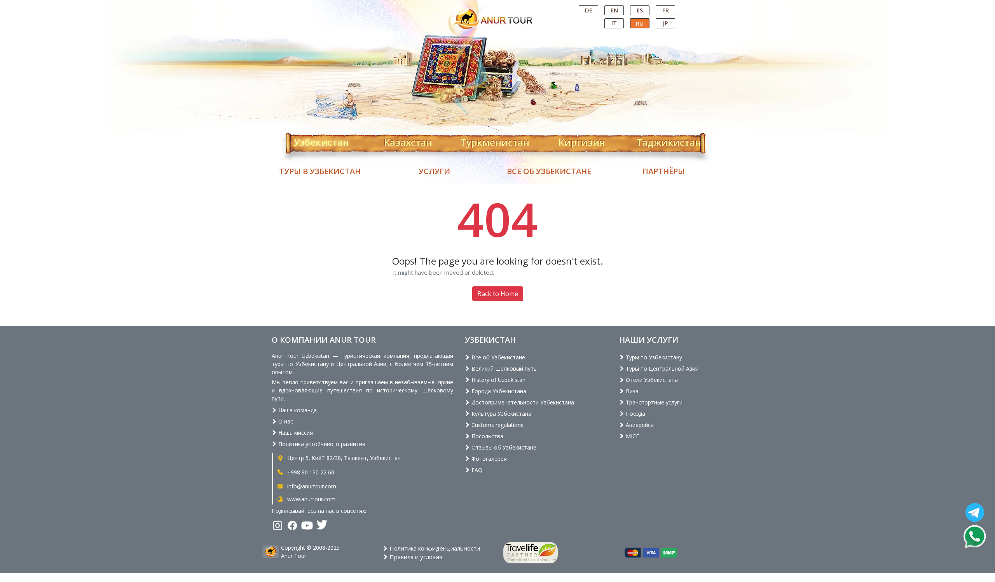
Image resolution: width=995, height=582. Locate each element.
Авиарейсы (639, 425)
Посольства (486, 436)
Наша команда (297, 410)
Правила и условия (415, 557)
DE (588, 10)
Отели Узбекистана (651, 379)
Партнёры (663, 171)
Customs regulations (497, 425)
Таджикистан (668, 141)
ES (640, 10)
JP (665, 23)
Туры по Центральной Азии (661, 368)
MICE (631, 436)
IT (614, 23)
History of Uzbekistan (497, 379)
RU (640, 23)
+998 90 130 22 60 (310, 472)
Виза (631, 391)
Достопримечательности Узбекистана (522, 402)
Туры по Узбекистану (653, 357)
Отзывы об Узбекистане (503, 447)
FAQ (476, 470)
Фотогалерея (488, 458)
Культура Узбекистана (500, 413)
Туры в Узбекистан (320, 171)
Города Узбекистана (498, 391)
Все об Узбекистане (549, 171)
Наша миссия (295, 432)
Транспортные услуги (653, 402)
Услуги (434, 171)
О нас (285, 421)
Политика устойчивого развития (321, 444)
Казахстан (408, 141)
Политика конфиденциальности (434, 548)
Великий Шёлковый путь (503, 368)
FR (665, 10)
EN (614, 10)
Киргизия (582, 141)
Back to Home (497, 293)
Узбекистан (321, 141)
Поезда (634, 413)
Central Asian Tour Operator (497, 7)
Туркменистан (494, 141)
